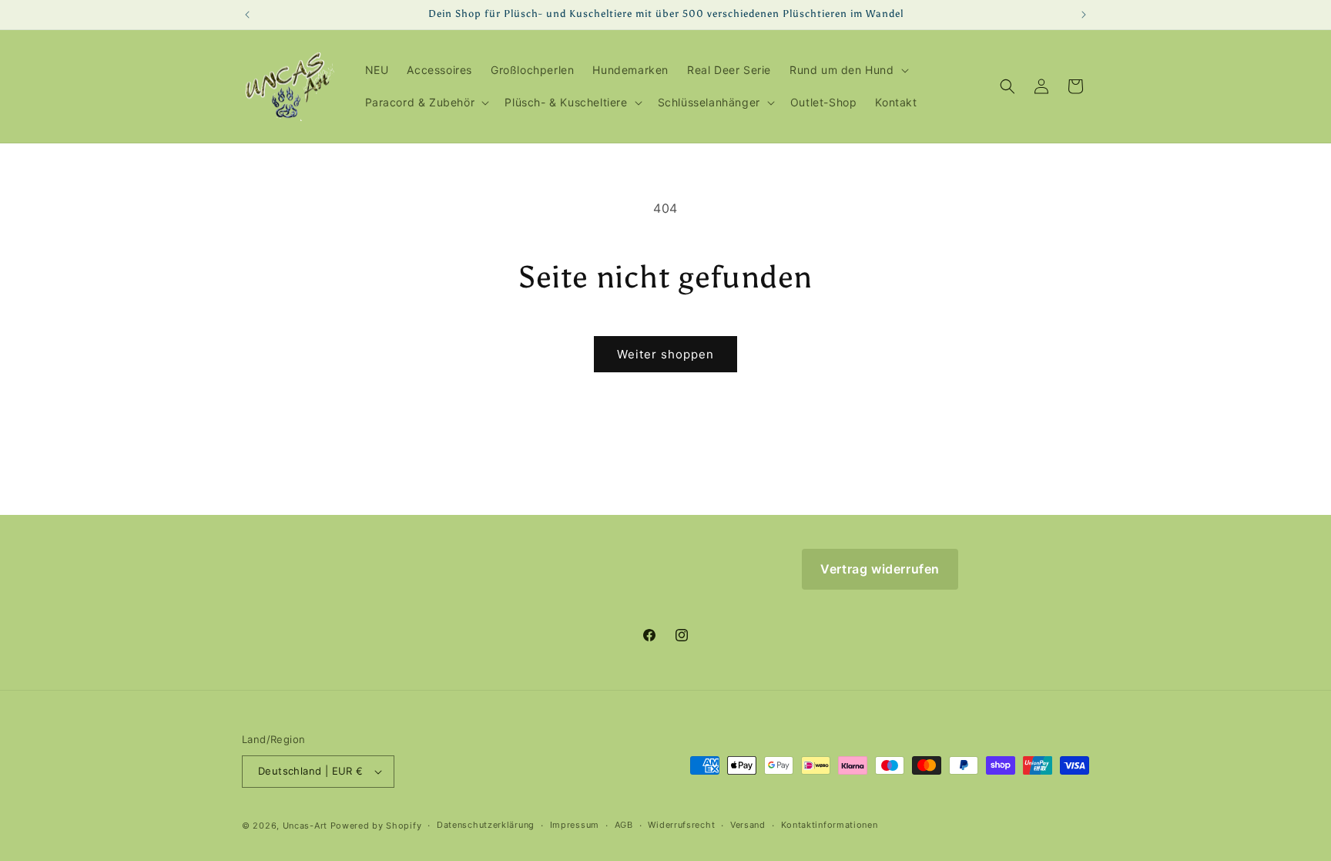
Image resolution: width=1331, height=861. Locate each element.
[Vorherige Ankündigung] (247, 14)
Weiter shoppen (665, 354)
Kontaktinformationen (829, 824)
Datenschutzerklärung (486, 824)
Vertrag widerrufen (880, 569)
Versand (748, 824)
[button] (847, 70)
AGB (624, 824)
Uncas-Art (305, 825)
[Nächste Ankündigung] (1084, 14)
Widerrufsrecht (681, 824)
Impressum (574, 824)
